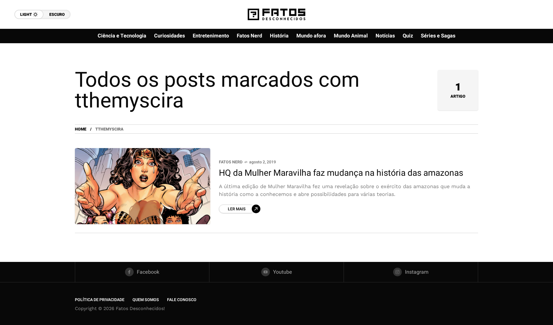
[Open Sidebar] (530, 66)
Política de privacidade (99, 300)
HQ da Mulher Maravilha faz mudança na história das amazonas (341, 173)
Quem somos (145, 300)
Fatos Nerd (231, 162)
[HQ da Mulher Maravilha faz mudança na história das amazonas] (142, 186)
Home (80, 129)
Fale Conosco (181, 300)
